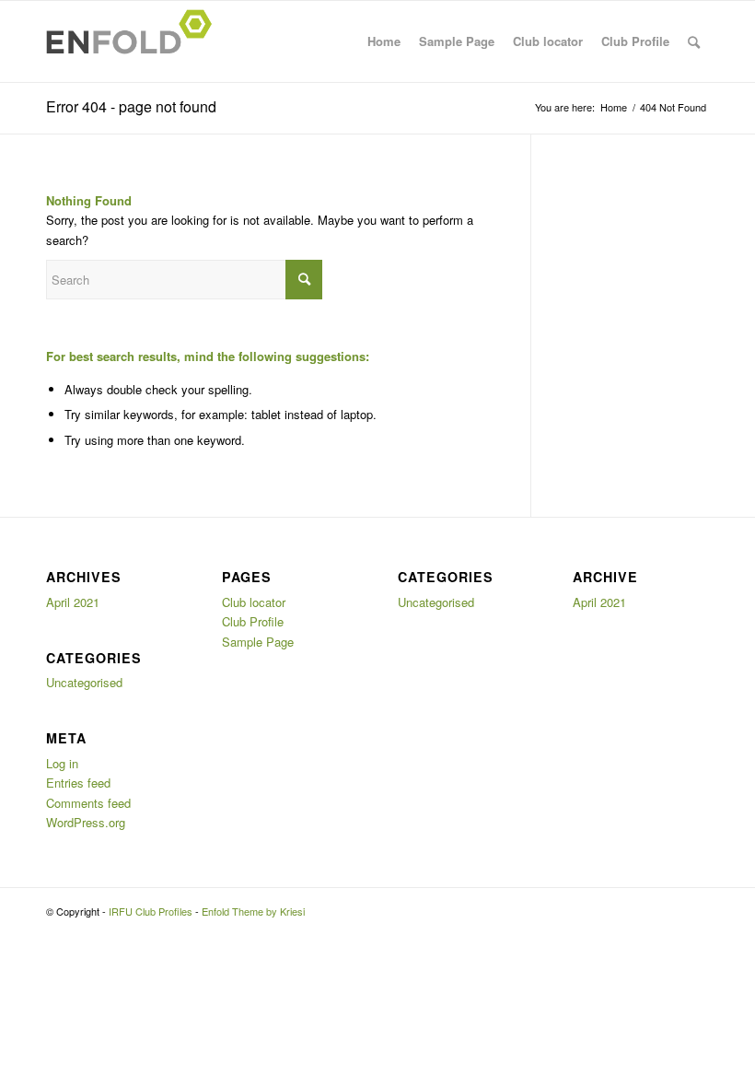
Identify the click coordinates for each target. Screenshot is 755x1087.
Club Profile (635, 41)
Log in (62, 763)
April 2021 (72, 602)
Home (384, 41)
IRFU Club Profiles (150, 911)
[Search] (694, 41)
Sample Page (456, 41)
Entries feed (78, 782)
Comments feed (88, 803)
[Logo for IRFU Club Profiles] (134, 41)
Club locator (548, 41)
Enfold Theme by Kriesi (253, 911)
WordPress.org (85, 822)
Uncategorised (84, 682)
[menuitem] (694, 41)
